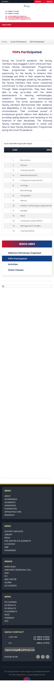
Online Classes (16, 270)
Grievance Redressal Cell (18, 569)
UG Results (10, 605)
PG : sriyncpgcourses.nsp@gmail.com (18, 19)
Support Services (14, 531)
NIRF (7, 547)
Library (8, 534)
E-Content (10, 544)
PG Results (10, 608)
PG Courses (11, 602)
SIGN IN (38, 2)
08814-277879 (43, 643)
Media (7, 537)
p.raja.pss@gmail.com (36, 674)
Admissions (10, 505)
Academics (10, 502)
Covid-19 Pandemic (18, 42)
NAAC (7, 614)
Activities (13, 264)
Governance (11, 499)
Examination (11, 508)
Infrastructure (13, 512)
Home (4, 42)
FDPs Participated (17, 258)
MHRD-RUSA (10, 566)
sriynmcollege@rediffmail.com (20, 650)
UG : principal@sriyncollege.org (15, 16)
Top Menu (5, 2)
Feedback (9, 617)
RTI (6, 576)
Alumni (8, 582)
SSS (6, 621)
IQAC (7, 573)
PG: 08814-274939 (12, 14)
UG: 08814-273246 (12, 11)
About (8, 496)
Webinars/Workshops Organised (24, 253)
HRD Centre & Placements (18, 541)
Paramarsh (10, 550)
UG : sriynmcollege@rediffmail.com (17, 17)
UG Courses (11, 585)
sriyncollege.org (27, 671)
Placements (11, 611)
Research (9, 515)
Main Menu (6, 24)
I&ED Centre (11, 579)
